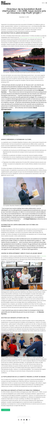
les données (43, 256)
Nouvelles (6, 409)
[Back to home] (6, 3)
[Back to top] (24, 422)
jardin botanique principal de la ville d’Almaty (30, 37)
